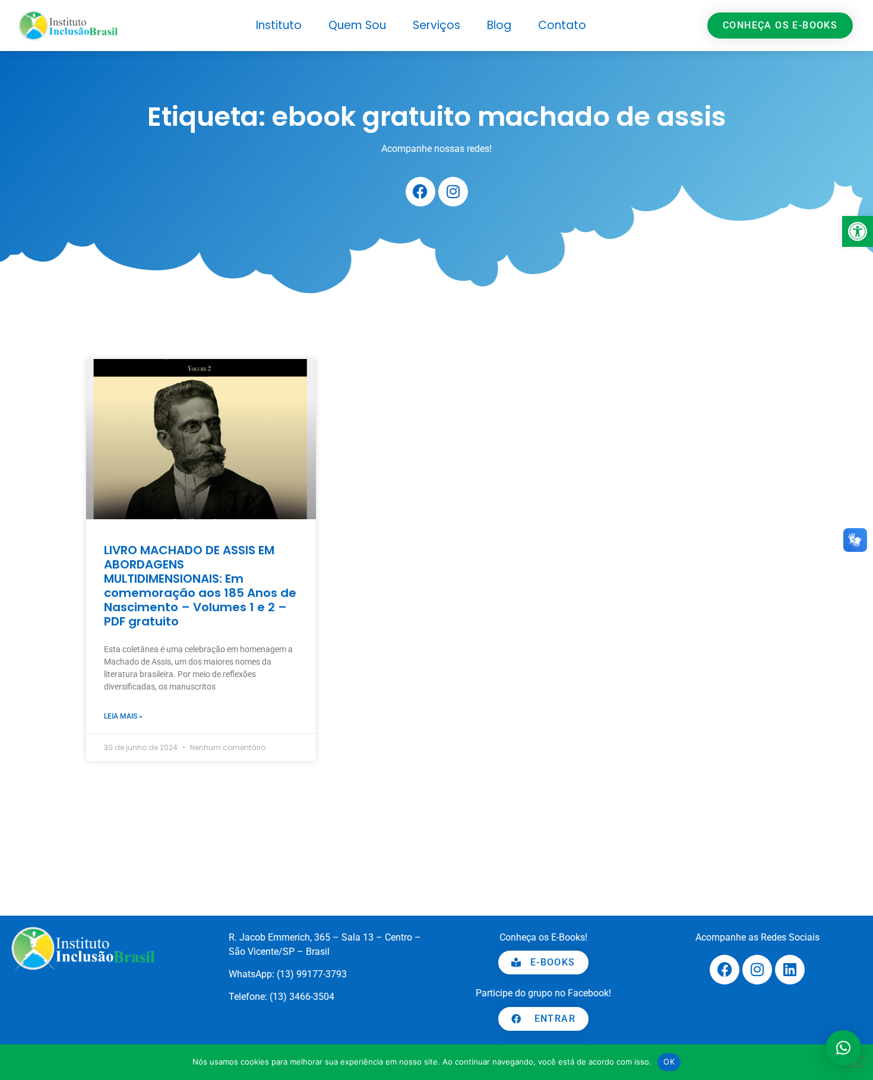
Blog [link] (499, 25)
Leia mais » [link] (123, 716)
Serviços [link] (436, 25)
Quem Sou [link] (357, 25)
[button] (843, 1048)
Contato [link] (562, 25)
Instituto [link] (279, 25)
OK (669, 1061)
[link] (857, 231)
